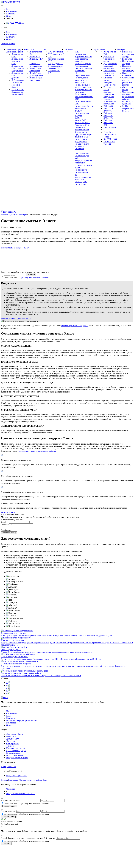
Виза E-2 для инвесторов (35, 69)
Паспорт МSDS (107, 88)
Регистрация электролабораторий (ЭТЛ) (84, 96)
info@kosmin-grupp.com (16, 775)
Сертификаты (99, 49)
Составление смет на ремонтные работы (128, 81)
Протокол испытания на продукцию (110, 101)
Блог (8, 9)
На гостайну (80, 184)
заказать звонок (8, 44)
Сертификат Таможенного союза (110, 134)
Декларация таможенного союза (109, 58)
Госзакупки (127, 59)
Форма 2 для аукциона (127, 102)
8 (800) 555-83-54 (16, 23)
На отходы (79, 92)
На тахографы (81, 182)
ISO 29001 (108, 120)
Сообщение (6, 530)
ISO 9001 (108, 111)
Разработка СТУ (82, 125)
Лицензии (68, 49)
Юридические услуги (16, 748)
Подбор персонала (14, 755)
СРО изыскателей (56, 54)
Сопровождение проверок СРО (55, 67)
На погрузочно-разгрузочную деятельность (82, 80)
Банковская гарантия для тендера (128, 54)
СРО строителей (55, 52)
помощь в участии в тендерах (74, 325)
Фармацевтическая (83, 56)
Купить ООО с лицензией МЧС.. (82, 121)
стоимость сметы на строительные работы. (37, 451)
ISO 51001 (108, 122)
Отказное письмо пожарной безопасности (110, 81)
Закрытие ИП (18, 89)
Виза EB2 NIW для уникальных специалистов (36, 62)
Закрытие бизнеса (16, 86)
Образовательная (82, 75)
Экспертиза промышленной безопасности (82, 129)
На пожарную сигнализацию (81, 171)
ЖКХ (77, 118)
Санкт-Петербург (34, 780)
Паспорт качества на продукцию (109, 94)
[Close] (2, 798)
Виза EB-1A (34, 56)
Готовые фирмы (13, 753)
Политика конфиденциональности (21, 720)
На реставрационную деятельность (83, 176)
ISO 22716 (108, 108)
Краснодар (13, 780)
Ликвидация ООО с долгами (17, 75)
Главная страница (9, 214)
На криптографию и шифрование (84, 107)
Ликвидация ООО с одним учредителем (18, 68)
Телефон (5, 525)
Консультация (7, 248)
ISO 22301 (108, 115)
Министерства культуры (81, 60)
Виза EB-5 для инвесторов (35, 79)
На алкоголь (80, 54)
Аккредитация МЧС (84, 160)
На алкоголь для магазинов (82, 145)
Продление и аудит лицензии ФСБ (83, 135)
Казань (4, 780)
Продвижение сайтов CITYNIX (20, 793)
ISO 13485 (108, 106)
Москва (22, 780)
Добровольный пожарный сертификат (110, 65)
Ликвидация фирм (14, 49)
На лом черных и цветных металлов (83, 86)
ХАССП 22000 (110, 139)
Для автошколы (82, 153)
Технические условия (109, 142)
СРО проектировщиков (56, 57)
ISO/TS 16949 (110, 127)
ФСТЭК (78, 111)
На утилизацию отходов (82, 114)
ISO (105, 125)
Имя (3, 522)
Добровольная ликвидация (18, 81)
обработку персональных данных (34, 277)
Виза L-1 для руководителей (36, 74)
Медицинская (81, 141)
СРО (45, 49)
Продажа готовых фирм (17, 758)
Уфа (45, 780)
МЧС (77, 52)
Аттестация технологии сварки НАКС (83, 165)
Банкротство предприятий (17, 93)
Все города (11, 723)
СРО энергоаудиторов (55, 62)
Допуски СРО (12, 739)
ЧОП (77, 73)
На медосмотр (81, 139)
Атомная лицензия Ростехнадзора (83, 64)
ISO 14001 (108, 113)
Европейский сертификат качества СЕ (110, 73)
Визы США (29, 49)
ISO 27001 (108, 118)
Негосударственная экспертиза (83, 69)
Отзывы (9, 16)
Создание (10, 789)
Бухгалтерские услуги (16, 750)
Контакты (10, 14)
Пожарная (79, 148)
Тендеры (121, 49)
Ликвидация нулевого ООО (17, 61)
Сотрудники (11, 11)
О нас (8, 711)
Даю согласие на (26, 277)
